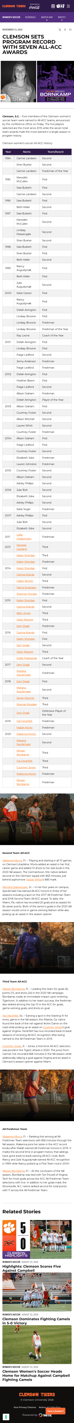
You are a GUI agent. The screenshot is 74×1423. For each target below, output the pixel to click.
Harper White (34, 879)
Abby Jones (23, 613)
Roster (62, 17)
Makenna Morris (26, 734)
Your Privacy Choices (25, 1407)
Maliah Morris (24, 727)
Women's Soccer (11, 1262)
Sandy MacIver (25, 698)
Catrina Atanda (25, 574)
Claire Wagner (25, 619)
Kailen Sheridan (26, 555)
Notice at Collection (49, 1407)
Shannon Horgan (27, 593)
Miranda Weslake (27, 704)
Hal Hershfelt (24, 721)
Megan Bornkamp (13, 988)
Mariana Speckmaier (15, 887)
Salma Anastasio (26, 587)
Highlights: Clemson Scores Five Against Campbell (31, 1268)
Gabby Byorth (25, 581)
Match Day (47, 17)
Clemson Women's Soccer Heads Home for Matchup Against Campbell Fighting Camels (36, 1375)
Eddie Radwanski (27, 658)
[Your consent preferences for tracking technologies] (6, 1417)
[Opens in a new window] (60, 6)
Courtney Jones (26, 767)
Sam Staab (23, 626)
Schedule (53, 6)
